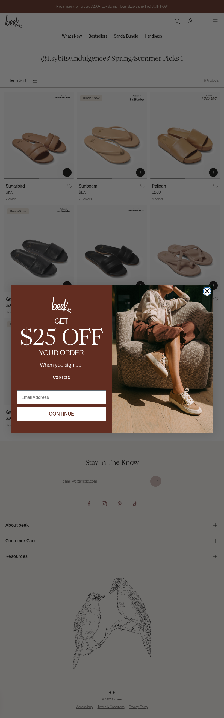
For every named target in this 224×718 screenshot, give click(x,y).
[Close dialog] (207, 291)
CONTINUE (61, 414)
